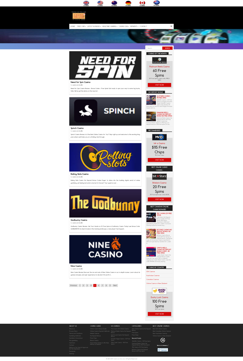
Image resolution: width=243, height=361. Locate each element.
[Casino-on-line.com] (78, 20)
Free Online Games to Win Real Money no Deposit (99, 343)
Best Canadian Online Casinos (162, 331)
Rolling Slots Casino (80, 174)
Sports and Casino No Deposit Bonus (120, 335)
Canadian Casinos (152, 279)
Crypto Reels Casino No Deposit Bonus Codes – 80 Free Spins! (164, 250)
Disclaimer (72, 351)
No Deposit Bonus (95, 336)
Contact (71, 345)
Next (115, 285)
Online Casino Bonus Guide (98, 329)
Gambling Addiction (75, 336)
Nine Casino (76, 266)
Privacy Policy (73, 331)
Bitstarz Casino (159, 183)
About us (72, 329)
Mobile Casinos (94, 333)
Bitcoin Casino (94, 340)
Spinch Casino (77, 128)
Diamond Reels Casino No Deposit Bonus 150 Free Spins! (164, 114)
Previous (73, 285)
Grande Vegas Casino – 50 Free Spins (120, 339)
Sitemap (71, 353)
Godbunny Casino (79, 220)
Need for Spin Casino (80, 82)
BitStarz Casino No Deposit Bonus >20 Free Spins (164, 231)
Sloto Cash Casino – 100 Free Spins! (119, 343)
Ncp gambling (73, 340)
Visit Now (159, 85)
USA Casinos (150, 271)
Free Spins (135, 332)
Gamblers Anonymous (75, 338)
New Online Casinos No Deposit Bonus (141, 329)
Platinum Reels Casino (159, 66)
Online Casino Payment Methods (100, 331)
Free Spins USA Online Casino (120, 329)
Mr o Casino (159, 143)
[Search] (171, 26)
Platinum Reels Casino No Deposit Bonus (121, 331)
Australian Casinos (152, 275)
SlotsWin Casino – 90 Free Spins (164, 97)
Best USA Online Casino (160, 329)
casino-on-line (76, 85)
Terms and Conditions (75, 333)
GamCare (72, 343)
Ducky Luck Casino (159, 297)
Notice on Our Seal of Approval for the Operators (78, 348)
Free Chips (93, 338)
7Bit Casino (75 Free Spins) (164, 214)
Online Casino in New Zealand (156, 283)
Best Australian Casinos (160, 333)
